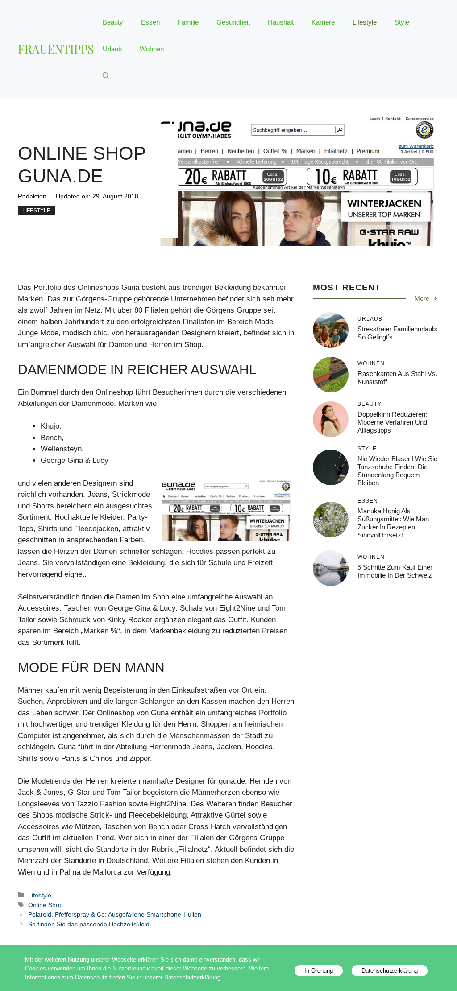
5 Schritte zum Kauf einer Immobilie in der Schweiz (394, 571)
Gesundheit (233, 22)
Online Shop (45, 904)
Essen (150, 22)
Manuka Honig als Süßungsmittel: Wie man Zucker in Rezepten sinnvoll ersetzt (393, 523)
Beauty (113, 22)
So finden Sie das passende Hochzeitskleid (89, 924)
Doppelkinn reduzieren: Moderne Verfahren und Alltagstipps (392, 422)
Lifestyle (365, 22)
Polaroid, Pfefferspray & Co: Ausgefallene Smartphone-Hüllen (114, 914)
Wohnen (152, 49)
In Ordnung (318, 970)
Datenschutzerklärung (389, 970)
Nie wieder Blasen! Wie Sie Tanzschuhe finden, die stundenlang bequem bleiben (397, 471)
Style (402, 22)
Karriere (323, 22)
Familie (188, 22)
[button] (106, 75)
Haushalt (281, 22)
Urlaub (112, 49)
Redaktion (32, 196)
